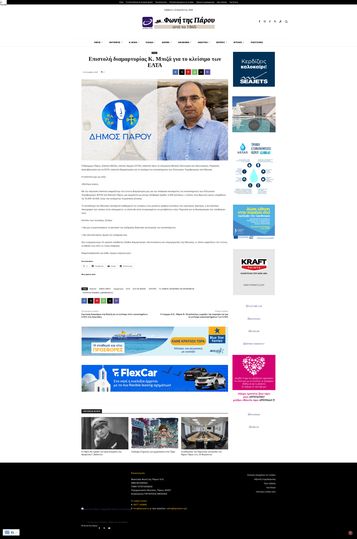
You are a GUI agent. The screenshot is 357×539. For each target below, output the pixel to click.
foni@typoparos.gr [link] (142, 508)
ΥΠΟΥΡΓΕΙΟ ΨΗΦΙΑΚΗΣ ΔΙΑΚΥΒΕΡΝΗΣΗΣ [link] (98, 293)
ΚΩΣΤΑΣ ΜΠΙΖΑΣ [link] (139, 289)
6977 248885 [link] (140, 504)
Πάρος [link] (154, 53)
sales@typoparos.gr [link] (176, 508)
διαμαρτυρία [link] (118, 289)
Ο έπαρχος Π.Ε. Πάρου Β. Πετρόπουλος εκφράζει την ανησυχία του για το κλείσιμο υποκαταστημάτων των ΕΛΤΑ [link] (194, 315)
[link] (3, 3)
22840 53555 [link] (140, 501)
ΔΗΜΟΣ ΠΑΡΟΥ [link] (105, 289)
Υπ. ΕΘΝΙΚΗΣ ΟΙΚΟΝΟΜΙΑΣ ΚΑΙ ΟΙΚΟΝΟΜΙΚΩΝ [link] (176, 289)
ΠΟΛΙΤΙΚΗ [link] (152, 289)
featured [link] (93, 289)
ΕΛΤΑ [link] (128, 289)
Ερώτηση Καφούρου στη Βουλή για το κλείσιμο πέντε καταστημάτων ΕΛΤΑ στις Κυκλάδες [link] (114, 315)
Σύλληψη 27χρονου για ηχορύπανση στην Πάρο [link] (153, 451)
